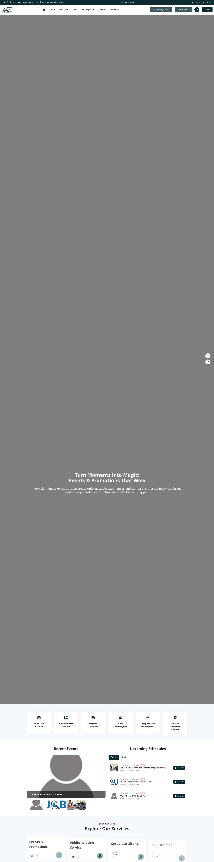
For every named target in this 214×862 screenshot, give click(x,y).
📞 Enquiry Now (160, 9)
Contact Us (114, 9)
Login (207, 9)
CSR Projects (87, 9)
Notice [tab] (124, 757)
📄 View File (179, 768)
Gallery (101, 9)
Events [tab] (114, 757)
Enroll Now (183, 9)
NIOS (74, 9)
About (52, 9)
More (33, 855)
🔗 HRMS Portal (127, 2)
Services (63, 9)
